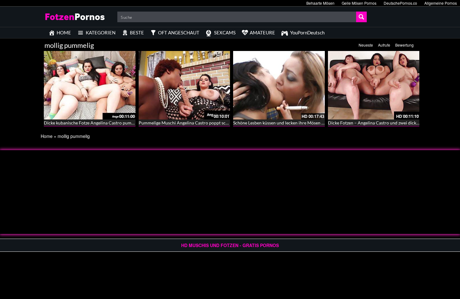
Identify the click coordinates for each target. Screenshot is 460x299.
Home (47, 136)
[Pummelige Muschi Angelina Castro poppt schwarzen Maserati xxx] (184, 85)
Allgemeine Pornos (440, 3)
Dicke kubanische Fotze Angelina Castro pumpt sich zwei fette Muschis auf (116, 122)
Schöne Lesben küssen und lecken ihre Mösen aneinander (288, 122)
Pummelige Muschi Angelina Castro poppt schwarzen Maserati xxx (203, 122)
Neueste (366, 45)
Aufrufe (384, 45)
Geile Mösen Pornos (359, 3)
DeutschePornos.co (400, 3)
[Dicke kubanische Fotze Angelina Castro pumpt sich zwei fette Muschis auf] (89, 85)
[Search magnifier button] (361, 17)
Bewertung (404, 45)
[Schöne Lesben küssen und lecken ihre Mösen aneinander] (279, 85)
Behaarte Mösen (320, 3)
